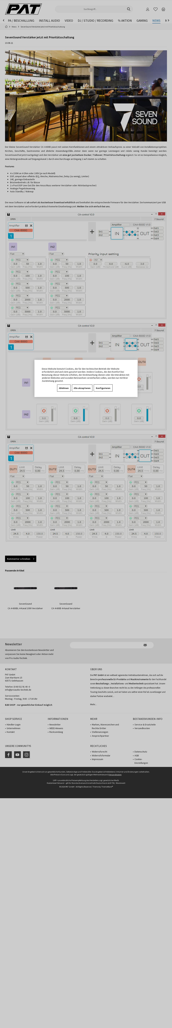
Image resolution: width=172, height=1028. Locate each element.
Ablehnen (64, 388)
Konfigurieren (103, 388)
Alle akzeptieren (82, 388)
